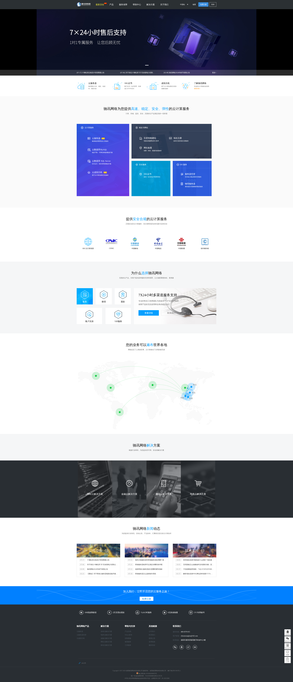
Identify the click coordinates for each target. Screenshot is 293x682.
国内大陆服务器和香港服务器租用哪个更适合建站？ (150, 560)
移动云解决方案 (106, 645)
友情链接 (152, 642)
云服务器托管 (81, 635)
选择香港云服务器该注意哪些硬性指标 (148, 569)
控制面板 (128, 638)
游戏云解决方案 (106, 631)
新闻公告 (152, 638)
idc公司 (84, 663)
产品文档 (128, 631)
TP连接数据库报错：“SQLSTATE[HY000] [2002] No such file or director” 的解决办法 (198, 569)
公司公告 (96, 550)
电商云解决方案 (106, 635)
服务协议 (152, 645)
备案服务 (128, 642)
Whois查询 (128, 635)
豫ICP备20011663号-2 (174, 670)
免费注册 (203, 4)
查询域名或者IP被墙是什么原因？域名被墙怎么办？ (198, 560)
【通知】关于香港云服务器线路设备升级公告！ (102, 574)
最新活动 (100, 4)
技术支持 (192, 550)
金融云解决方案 (106, 638)
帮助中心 (137, 4)
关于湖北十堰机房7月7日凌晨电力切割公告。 (137, 73)
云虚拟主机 (81, 638)
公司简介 (152, 631)
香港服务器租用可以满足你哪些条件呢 (148, 564)
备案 (194, 4)
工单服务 (128, 645)
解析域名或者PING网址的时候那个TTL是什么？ (198, 574)
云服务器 (80, 631)
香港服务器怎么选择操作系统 (145, 574)
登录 (212, 4)
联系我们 (171, 313)
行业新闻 (144, 550)
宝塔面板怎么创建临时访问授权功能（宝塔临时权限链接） (198, 564)
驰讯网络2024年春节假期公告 (177, 73)
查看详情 (149, 313)
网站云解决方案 (106, 642)
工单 (287, 661)
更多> (214, 73)
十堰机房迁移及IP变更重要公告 (90, 73)
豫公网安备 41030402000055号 (148, 673)
